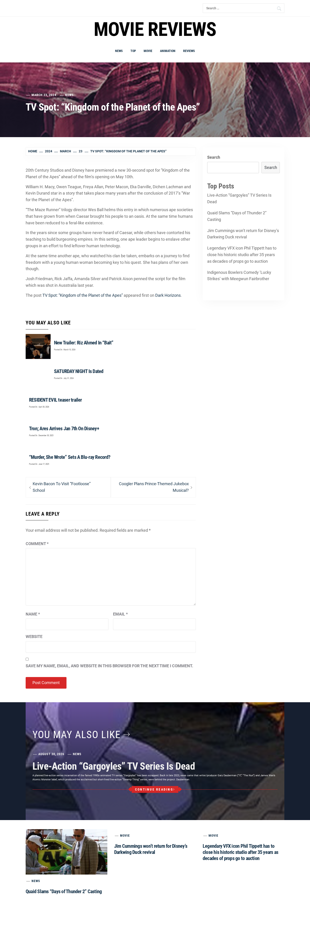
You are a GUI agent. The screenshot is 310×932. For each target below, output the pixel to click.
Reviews (189, 51)
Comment (37, 543)
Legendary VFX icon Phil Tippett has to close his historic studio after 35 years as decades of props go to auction (241, 255)
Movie (148, 51)
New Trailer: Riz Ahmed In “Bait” (83, 343)
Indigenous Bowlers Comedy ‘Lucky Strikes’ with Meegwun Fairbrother (239, 275)
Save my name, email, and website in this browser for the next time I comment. (109, 665)
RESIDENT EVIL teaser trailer (55, 400)
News (119, 51)
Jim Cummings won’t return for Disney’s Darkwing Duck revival (243, 234)
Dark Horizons (168, 295)
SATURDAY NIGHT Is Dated (78, 371)
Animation (167, 51)
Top (133, 51)
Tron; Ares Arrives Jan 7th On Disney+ (64, 428)
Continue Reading (154, 789)
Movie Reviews (155, 29)
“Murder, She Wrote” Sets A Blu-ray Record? (69, 457)
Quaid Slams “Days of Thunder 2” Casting (236, 216)
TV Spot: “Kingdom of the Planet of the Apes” (82, 295)
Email (120, 614)
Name (33, 614)
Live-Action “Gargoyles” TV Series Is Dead (239, 198)
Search (213, 157)
